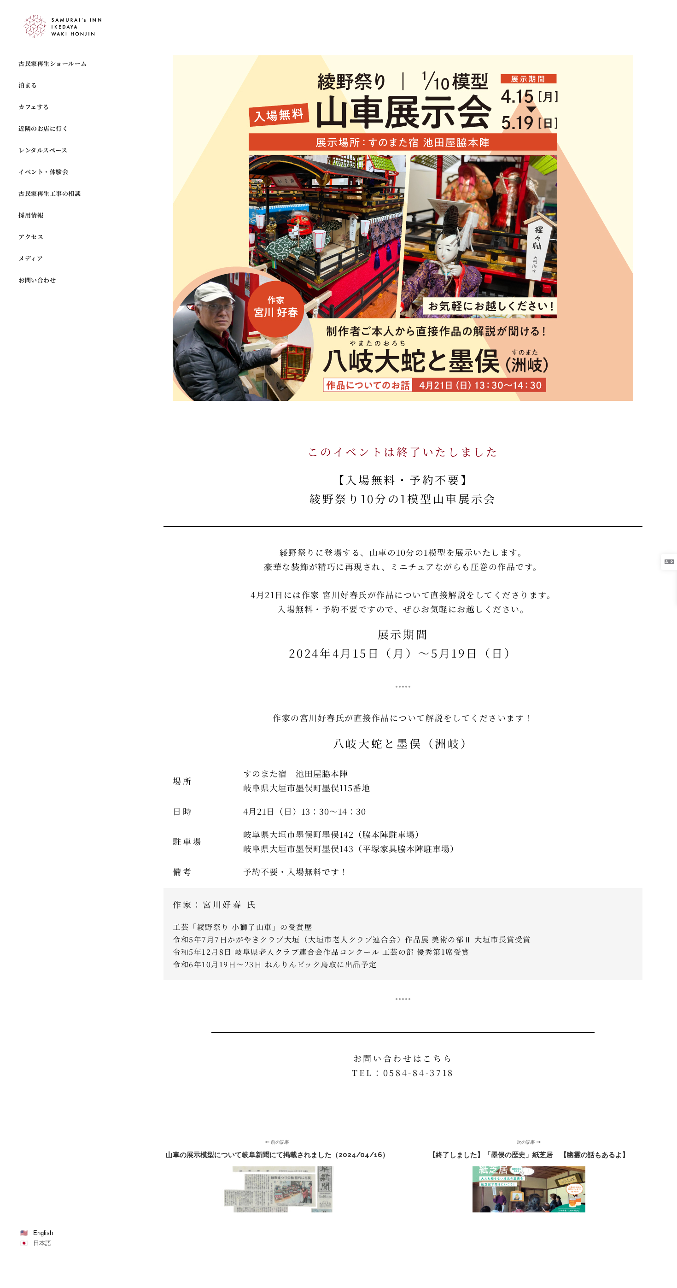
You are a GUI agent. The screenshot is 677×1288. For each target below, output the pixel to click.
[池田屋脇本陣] (64, 26)
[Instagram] (24, 1268)
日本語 (42, 1243)
